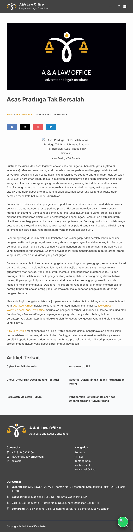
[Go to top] (128, 527)
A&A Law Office (31, 4)
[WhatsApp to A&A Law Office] (25, 452)
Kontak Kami (82, 465)
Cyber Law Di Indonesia (21, 366)
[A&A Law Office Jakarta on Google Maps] (66, 489)
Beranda (80, 452)
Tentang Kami (83, 460)
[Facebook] (12, 127)
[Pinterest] (38, 127)
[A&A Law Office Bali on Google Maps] (66, 503)
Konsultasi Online (85, 469)
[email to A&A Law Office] (25, 457)
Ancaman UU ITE (79, 366)
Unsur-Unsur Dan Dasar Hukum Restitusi (33, 379)
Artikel (79, 456)
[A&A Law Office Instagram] (25, 461)
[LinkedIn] (51, 127)
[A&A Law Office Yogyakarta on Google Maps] (66, 497)
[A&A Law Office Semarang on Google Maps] (66, 509)
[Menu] (124, 6)
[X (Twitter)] (25, 127)
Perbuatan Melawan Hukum (24, 396)
